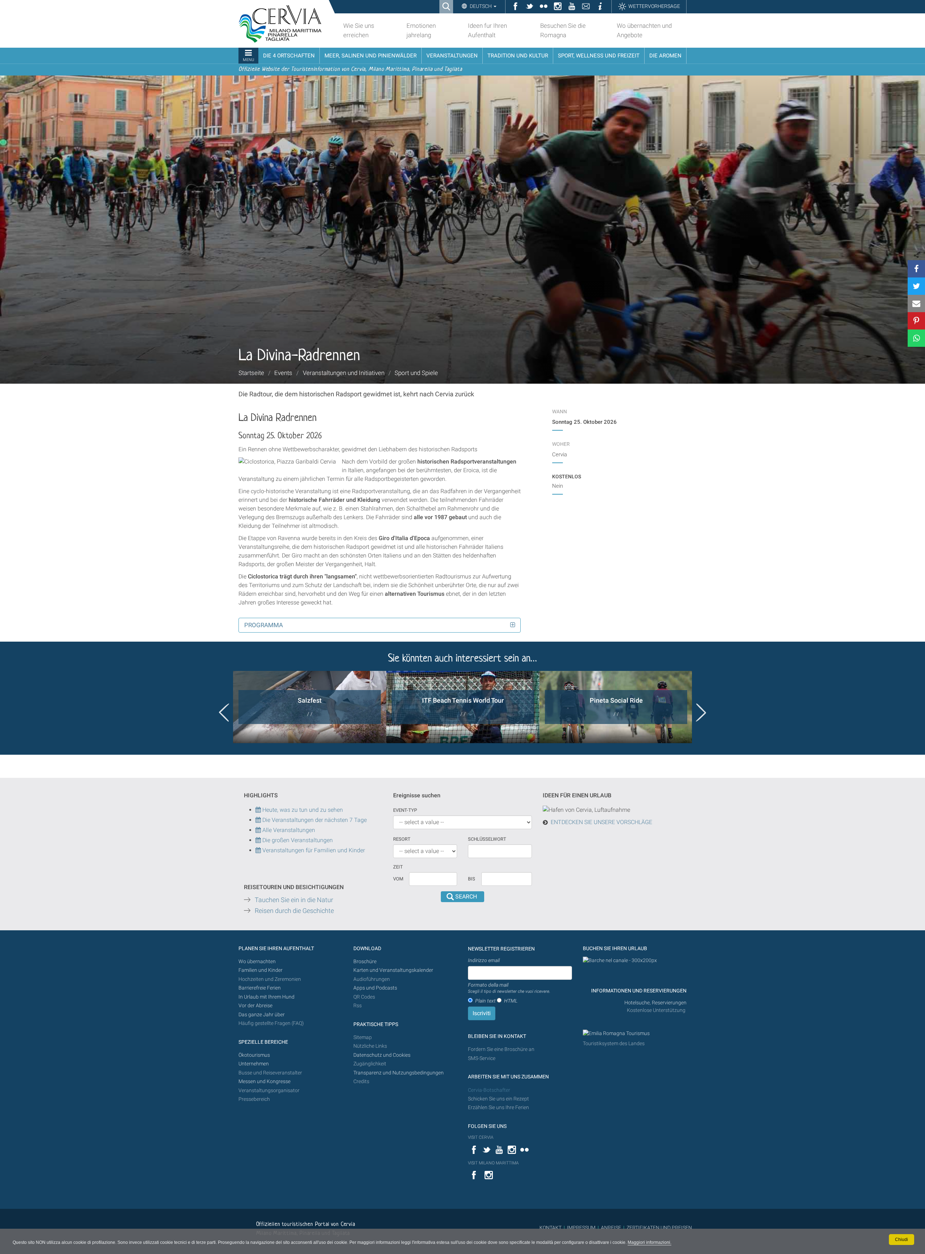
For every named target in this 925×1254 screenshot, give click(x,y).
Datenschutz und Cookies (382, 1055)
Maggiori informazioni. (649, 1242)
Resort (401, 839)
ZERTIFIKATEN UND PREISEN (659, 1228)
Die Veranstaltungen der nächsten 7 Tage (314, 819)
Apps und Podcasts (375, 988)
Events (283, 372)
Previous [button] (224, 712)
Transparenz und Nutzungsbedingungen (398, 1073)
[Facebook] (916, 268)
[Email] (916, 303)
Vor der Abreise (255, 1006)
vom (398, 879)
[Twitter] (916, 286)
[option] (309, 707)
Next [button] (701, 712)
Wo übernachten (257, 961)
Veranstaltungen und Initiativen (343, 372)
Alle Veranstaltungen (288, 830)
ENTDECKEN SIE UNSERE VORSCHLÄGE (601, 822)
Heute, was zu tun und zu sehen (302, 809)
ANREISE (611, 1228)
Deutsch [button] (481, 6)
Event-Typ (405, 810)
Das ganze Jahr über (261, 1015)
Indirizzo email (484, 960)
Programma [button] (263, 625)
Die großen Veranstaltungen (297, 840)
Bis (471, 879)
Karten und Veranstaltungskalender (393, 970)
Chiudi (901, 1239)
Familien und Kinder (260, 970)
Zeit (398, 867)
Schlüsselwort (487, 839)
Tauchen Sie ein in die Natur (294, 900)
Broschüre (365, 961)
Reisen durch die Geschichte (294, 910)
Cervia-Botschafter (489, 1090)
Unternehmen (253, 1064)
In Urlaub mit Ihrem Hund (266, 997)
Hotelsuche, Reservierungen (655, 1003)
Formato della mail (509, 988)
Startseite (251, 372)
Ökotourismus (254, 1055)
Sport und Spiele (416, 372)
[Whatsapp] (916, 338)
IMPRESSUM (581, 1228)
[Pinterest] (916, 320)
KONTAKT (550, 1228)
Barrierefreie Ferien (260, 988)
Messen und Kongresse (264, 1081)
